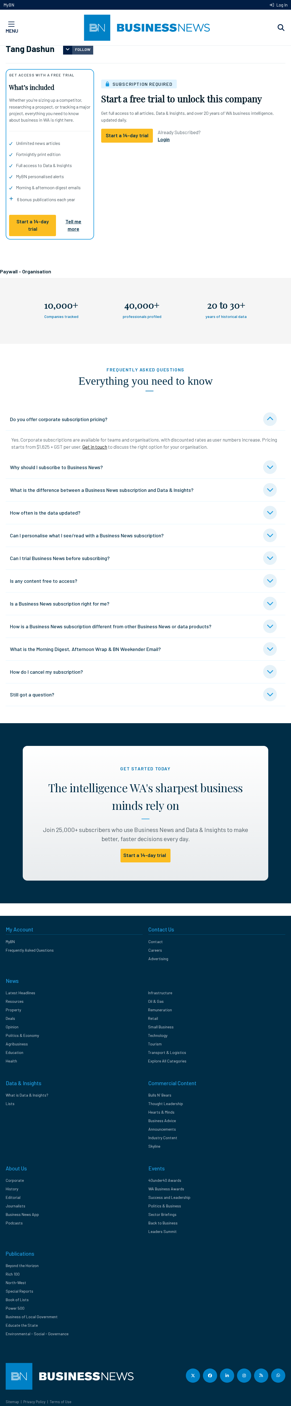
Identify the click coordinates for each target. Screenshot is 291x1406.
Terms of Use (60, 1401)
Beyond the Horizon (22, 1265)
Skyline (154, 1146)
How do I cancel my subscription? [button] (46, 672)
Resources (15, 1001)
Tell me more (73, 225)
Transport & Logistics (167, 1052)
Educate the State (22, 1325)
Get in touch (94, 447)
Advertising (158, 958)
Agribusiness (17, 1043)
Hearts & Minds (161, 1112)
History (12, 1188)
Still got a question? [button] (32, 694)
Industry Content (162, 1137)
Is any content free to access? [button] (43, 581)
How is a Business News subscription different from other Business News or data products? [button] (110, 626)
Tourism (155, 1043)
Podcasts (14, 1222)
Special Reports (19, 1291)
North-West (16, 1282)
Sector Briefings (162, 1214)
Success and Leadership (169, 1197)
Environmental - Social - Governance (37, 1333)
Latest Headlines (20, 992)
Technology (157, 1035)
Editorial (13, 1197)
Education (14, 1052)
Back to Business (163, 1222)
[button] (281, 28)
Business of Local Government (32, 1316)
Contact (155, 941)
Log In (281, 4)
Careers (155, 950)
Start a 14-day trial (32, 225)
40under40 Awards (164, 1180)
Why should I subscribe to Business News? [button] (56, 467)
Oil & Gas (156, 1001)
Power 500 (15, 1308)
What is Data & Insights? (27, 1095)
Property (13, 1009)
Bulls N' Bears (159, 1095)
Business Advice (162, 1120)
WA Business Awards (166, 1188)
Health (11, 1060)
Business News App (22, 1214)
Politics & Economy (22, 1035)
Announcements (162, 1129)
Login (164, 139)
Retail (153, 1018)
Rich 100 (13, 1274)
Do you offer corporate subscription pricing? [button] (58, 419)
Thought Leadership (165, 1103)
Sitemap (12, 1401)
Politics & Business (164, 1205)
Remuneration (160, 1009)
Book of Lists (17, 1299)
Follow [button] (82, 49)
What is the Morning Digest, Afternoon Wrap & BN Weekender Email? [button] (85, 649)
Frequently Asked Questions (30, 950)
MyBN (8, 4)
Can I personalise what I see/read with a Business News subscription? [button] (87, 535)
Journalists (15, 1205)
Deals (10, 1018)
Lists (10, 1103)
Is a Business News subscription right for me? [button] (59, 603)
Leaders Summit (162, 1231)
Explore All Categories (167, 1060)
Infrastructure (160, 992)
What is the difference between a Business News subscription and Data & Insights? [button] (102, 490)
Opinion (12, 1026)
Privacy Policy (34, 1401)
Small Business (161, 1026)
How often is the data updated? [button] (45, 512)
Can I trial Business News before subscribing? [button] (60, 558)
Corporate (15, 1180)
